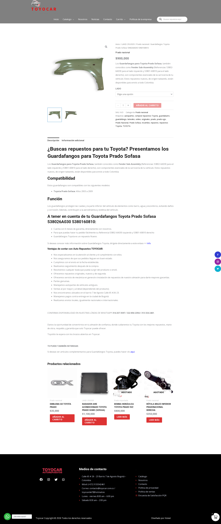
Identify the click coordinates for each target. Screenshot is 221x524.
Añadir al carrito (147, 105)
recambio (146, 122)
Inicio (117, 44)
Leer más (122, 416)
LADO (118, 88)
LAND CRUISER (128, 44)
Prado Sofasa (135, 122)
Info (149, 243)
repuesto (154, 122)
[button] (68, 19)
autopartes (129, 116)
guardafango (120, 119)
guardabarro (164, 116)
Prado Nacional (121, 122)
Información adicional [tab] (73, 140)
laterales (131, 119)
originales (146, 119)
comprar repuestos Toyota (146, 116)
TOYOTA (126, 126)
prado (153, 119)
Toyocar (44, 9)
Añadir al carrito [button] (58, 418)
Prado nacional (142, 44)
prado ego (161, 119)
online (138, 119)
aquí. (132, 351)
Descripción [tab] (53, 140)
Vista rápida (62, 395)
